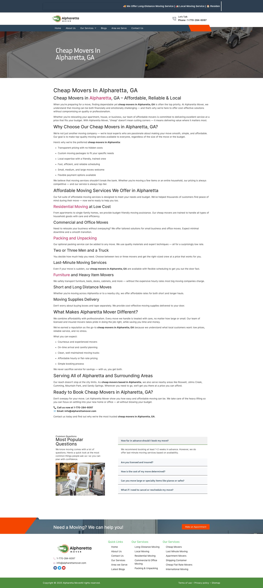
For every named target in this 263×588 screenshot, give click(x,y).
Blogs (104, 28)
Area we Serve (119, 28)
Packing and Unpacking (75, 238)
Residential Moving (70, 206)
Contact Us (137, 28)
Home (58, 28)
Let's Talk (182, 16)
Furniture (61, 274)
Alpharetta (100, 98)
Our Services (86, 28)
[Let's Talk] (174, 19)
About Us (70, 28)
